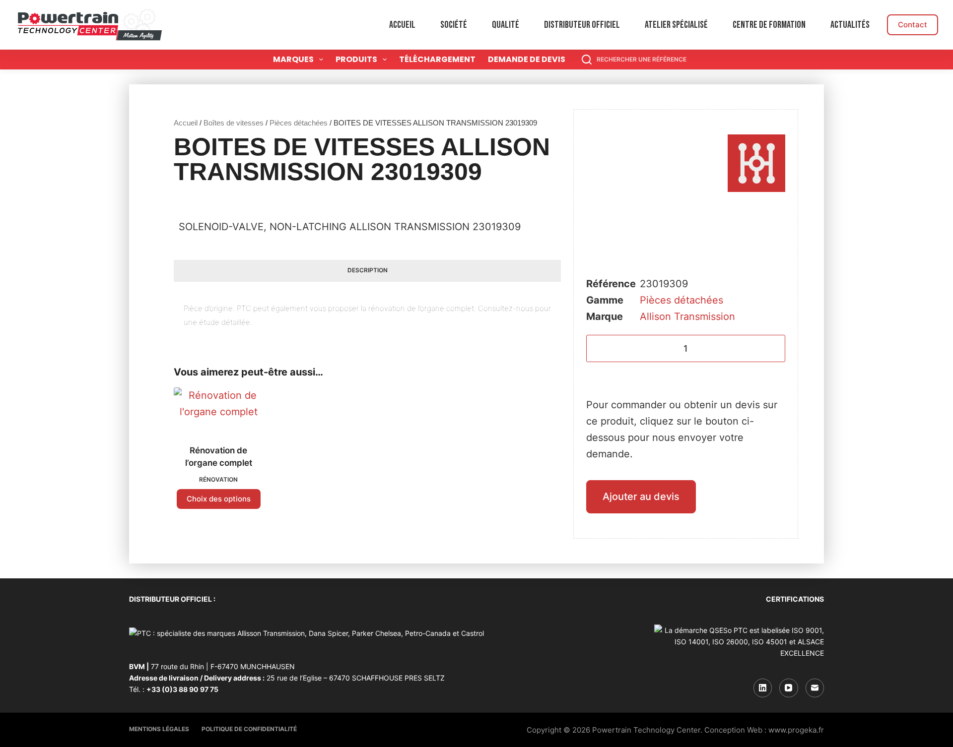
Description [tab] (367, 270)
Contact (912, 24)
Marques (293, 59)
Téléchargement (437, 59)
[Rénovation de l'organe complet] (218, 409)
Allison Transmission (687, 316)
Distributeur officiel (582, 25)
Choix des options (219, 498)
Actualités (850, 25)
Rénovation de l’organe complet (218, 456)
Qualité (505, 25)
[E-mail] (815, 688)
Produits (356, 59)
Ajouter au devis (641, 496)
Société (453, 25)
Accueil (402, 25)
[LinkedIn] (762, 688)
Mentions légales (159, 729)
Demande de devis (526, 59)
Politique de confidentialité (249, 729)
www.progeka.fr (796, 730)
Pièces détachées (299, 123)
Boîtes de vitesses (234, 123)
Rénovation (218, 479)
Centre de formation (769, 25)
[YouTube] (788, 688)
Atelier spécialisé (676, 25)
